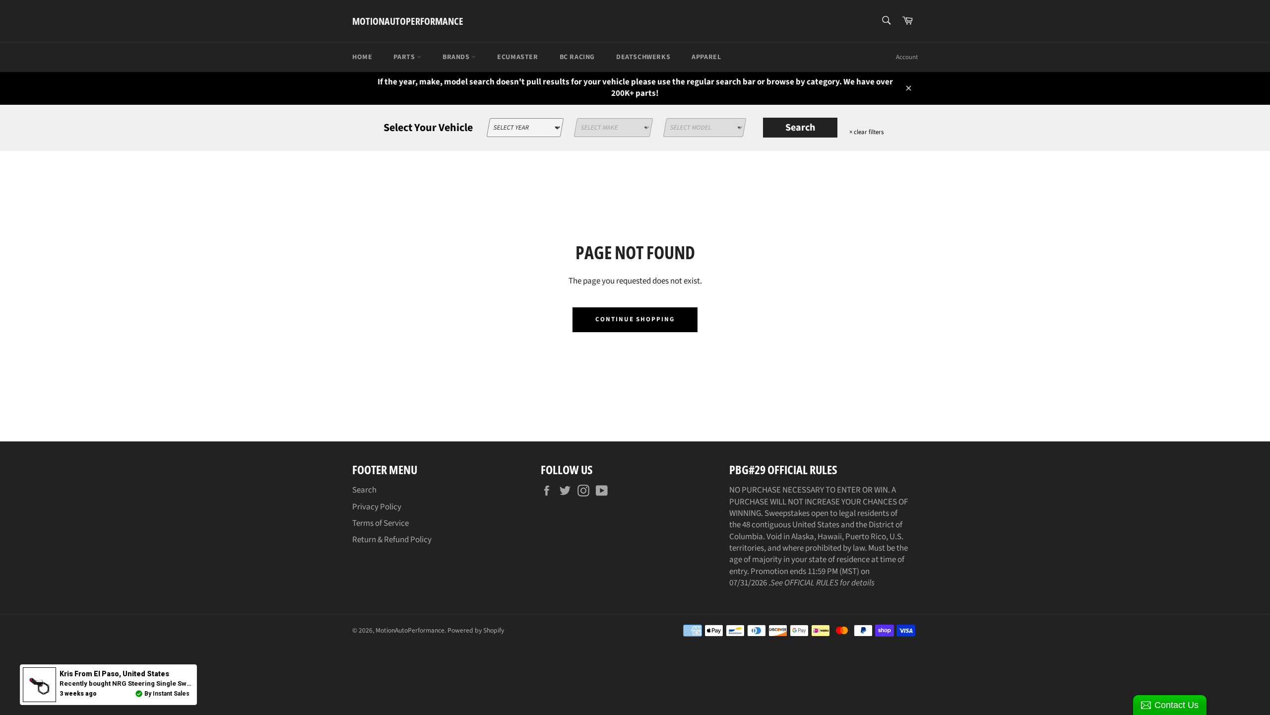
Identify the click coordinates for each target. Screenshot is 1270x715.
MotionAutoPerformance (407, 21)
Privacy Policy (376, 507)
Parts (405, 57)
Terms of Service (380, 523)
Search (800, 128)
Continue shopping (635, 319)
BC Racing (577, 57)
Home (362, 57)
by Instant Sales (167, 693)
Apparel (706, 57)
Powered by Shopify (475, 630)
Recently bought (161, 683)
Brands (457, 57)
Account (907, 57)
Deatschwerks (643, 57)
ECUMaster (517, 57)
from (114, 674)
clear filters (866, 132)
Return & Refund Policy (392, 540)
